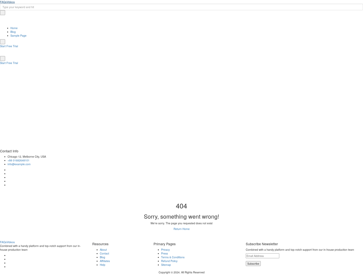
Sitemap (166, 265)
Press (164, 253)
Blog (13, 32)
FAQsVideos (7, 2)
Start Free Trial (9, 46)
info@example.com (19, 164)
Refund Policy (169, 261)
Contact (104, 253)
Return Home (182, 229)
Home (14, 28)
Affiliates (105, 261)
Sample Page (18, 35)
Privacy (165, 249)
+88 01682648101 (18, 160)
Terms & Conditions (173, 257)
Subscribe (253, 263)
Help (102, 265)
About (103, 249)
